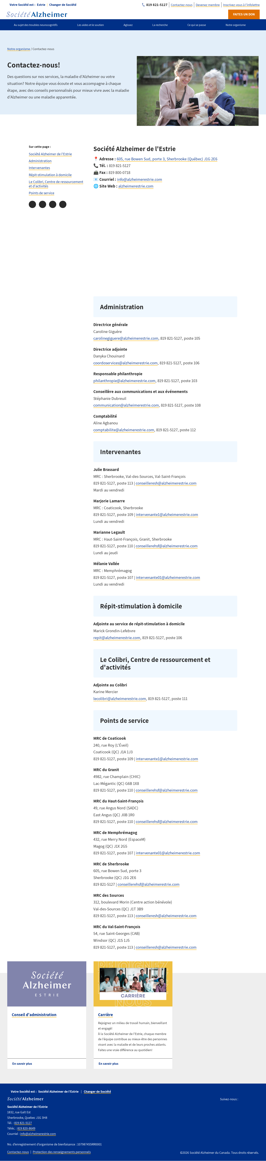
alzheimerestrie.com (135, 186)
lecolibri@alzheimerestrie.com (119, 698)
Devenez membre (208, 5)
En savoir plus (22, 1063)
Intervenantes (39, 167)
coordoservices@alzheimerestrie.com (125, 363)
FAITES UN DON (244, 14)
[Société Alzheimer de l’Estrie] (36, 14)
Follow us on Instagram (249, 1099)
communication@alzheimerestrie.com (126, 405)
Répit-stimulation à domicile (50, 174)
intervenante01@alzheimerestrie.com (168, 577)
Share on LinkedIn (52, 204)
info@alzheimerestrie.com (139, 179)
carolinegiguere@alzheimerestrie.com (125, 338)
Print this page (62, 204)
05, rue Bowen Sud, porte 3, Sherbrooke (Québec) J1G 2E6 (168, 159)
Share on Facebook (32, 204)
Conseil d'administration (34, 1014)
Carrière (105, 1014)
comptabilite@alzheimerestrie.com (123, 430)
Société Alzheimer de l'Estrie (50, 153)
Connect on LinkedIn (256, 1099)
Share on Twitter (42, 204)
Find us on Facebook (242, 1099)
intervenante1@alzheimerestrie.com (167, 514)
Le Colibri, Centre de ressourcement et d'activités (56, 183)
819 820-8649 (26, 1128)
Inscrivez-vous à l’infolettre (241, 5)
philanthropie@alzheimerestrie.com (124, 380)
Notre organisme (18, 49)
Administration (40, 160)
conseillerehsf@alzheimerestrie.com (167, 546)
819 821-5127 (23, 1123)
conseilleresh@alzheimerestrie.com (166, 483)
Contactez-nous (181, 5)
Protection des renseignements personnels (62, 1152)
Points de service (41, 192)
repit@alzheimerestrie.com (116, 637)
